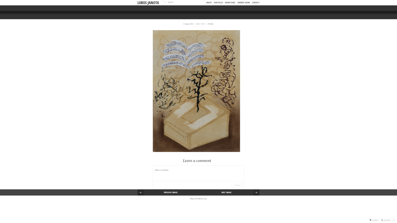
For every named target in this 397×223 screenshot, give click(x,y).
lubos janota (148, 2)
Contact (255, 2)
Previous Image (170, 192)
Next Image (226, 192)
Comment (237, 185)
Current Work (243, 2)
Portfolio (218, 2)
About (209, 2)
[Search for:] (176, 2)
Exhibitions (230, 2)
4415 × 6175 (200, 24)
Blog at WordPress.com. (198, 199)
